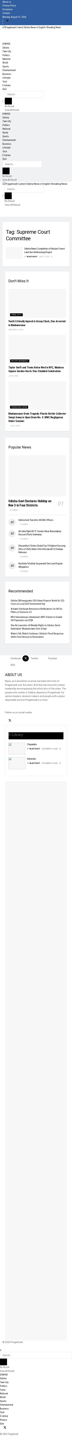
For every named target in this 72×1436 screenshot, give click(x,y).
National (6, 59)
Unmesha (31, 758)
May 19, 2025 (44, 257)
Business (7, 74)
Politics (6, 55)
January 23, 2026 (15, 330)
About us (7, 2)
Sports (6, 66)
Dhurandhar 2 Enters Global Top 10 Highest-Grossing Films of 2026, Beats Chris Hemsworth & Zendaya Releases (41, 549)
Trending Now (19, 407)
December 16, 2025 (50, 749)
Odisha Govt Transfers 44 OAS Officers (35, 520)
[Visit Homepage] (32, 27)
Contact (6, 13)
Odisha (6, 47)
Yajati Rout (32, 257)
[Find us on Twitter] (7, 21)
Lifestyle (7, 77)
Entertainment (9, 70)
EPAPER (6, 43)
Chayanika (32, 744)
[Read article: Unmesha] (17, 763)
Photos (3, 1420)
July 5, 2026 (15, 426)
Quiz (5, 89)
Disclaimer (8, 9)
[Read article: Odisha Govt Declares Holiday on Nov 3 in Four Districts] (37, 476)
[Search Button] (8, 101)
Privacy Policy (9, 5)
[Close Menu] (0, 1350)
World (5, 62)
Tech (5, 81)
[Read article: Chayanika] (17, 749)
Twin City (7, 51)
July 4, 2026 (13, 376)
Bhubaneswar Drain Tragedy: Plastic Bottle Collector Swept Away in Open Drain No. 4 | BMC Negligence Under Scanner (37, 417)
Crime (3, 1389)
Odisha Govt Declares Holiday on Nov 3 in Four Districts (29, 503)
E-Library (7, 85)
